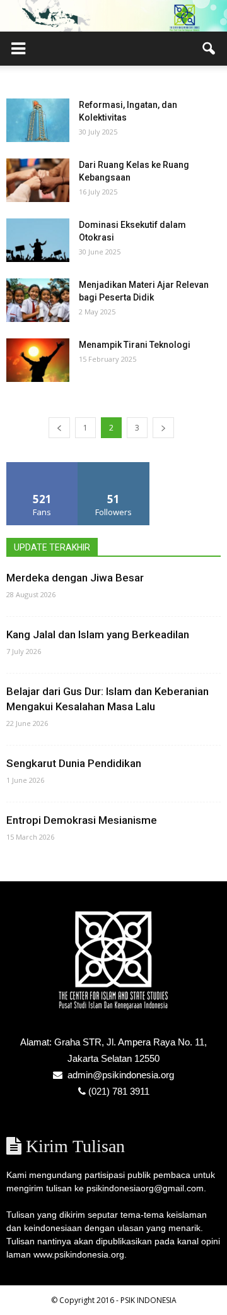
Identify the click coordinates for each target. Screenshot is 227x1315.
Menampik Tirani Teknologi (134, 345)
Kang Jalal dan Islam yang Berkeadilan (97, 634)
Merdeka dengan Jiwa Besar (75, 577)
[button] (209, 49)
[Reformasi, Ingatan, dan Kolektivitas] (37, 120)
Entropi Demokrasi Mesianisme (81, 820)
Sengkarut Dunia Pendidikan (73, 763)
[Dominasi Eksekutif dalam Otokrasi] (37, 240)
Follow (114, 467)
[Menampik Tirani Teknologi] (37, 360)
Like (42, 467)
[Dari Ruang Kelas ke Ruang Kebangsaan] (37, 180)
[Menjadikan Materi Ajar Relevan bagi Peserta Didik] (37, 300)
